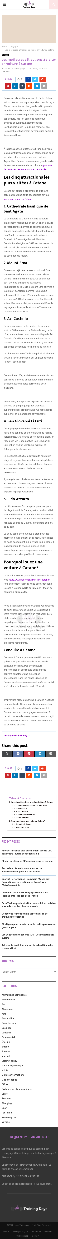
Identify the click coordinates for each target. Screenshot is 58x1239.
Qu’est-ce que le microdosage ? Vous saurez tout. (27, 1184)
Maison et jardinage (12, 1065)
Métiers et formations (13, 1075)
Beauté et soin (9, 1023)
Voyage (5, 55)
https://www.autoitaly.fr (17, 735)
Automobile (8, 1018)
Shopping (7, 1103)
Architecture (8, 999)
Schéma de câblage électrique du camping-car (25, 1149)
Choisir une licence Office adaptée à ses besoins (27, 861)
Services (6, 1098)
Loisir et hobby (9, 1061)
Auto (4, 1013)
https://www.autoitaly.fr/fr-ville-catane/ (29, 579)
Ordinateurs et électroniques (17, 1089)
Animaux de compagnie (14, 995)
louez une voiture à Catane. (18, 199)
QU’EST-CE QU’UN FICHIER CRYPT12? (20, 1176)
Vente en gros (9, 1117)
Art (3, 1004)
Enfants (6, 1046)
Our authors (36, 1232)
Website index (22, 1236)
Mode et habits (9, 1079)
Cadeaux (6, 1032)
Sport (4, 1108)
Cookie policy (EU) (20, 1232)
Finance (6, 1051)
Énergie (6, 1042)
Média (5, 1070)
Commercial (8, 1037)
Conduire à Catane (23, 824)
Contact (35, 1236)
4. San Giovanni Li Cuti (25, 814)
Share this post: (22, 827)
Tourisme (7, 1112)
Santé (5, 1093)
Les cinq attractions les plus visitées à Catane (32, 802)
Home (6, 1232)
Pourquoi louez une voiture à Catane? (28, 821)
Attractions (7, 1009)
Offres (5, 1084)
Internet (6, 1056)
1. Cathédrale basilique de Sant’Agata (31, 805)
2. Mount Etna (21, 808)
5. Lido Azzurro (22, 818)
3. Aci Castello (22, 811)
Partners (48, 1232)
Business (6, 1028)
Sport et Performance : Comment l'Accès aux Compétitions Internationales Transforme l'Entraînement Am (25, 882)
